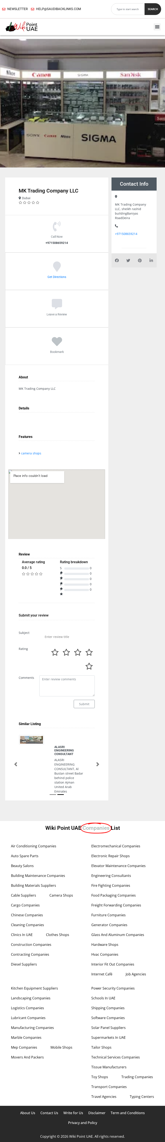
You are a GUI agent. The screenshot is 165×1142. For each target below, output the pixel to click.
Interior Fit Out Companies (112, 947)
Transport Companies (109, 1069)
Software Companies (108, 1000)
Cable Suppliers (23, 878)
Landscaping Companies (30, 981)
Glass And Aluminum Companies (117, 917)
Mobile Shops (61, 1030)
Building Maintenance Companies (38, 858)
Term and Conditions (128, 1095)
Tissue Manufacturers (109, 1050)
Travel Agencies (103, 1079)
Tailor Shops (101, 1030)
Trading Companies (137, 1059)
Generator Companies (109, 907)
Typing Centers (142, 1079)
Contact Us (49, 1095)
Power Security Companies (113, 971)
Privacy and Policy (82, 1105)
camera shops (31, 453)
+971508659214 (126, 234)
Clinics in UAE (22, 917)
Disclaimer (96, 1095)
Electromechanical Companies (115, 829)
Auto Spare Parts (24, 838)
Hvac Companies (104, 937)
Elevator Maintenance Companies (118, 848)
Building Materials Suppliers (33, 868)
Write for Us (73, 1095)
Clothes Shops (57, 917)
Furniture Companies (108, 898)
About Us (27, 1095)
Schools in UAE (103, 981)
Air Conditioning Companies (33, 829)
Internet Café (101, 957)
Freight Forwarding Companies (116, 888)
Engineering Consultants (111, 858)
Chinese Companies (27, 898)
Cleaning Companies (27, 907)
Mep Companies (24, 1030)
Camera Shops (61, 878)
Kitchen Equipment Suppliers (34, 971)
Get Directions (56, 276)
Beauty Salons (22, 848)
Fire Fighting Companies (110, 868)
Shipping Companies (108, 990)
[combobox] (128, 9)
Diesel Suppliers (24, 947)
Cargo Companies (25, 888)
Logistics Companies (27, 990)
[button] (157, 26)
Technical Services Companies (115, 1040)
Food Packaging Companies (113, 878)
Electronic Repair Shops (110, 838)
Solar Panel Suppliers (108, 1010)
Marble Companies (26, 1020)
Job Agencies (136, 957)
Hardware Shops (104, 927)
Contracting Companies (30, 937)
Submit (84, 704)
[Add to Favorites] (57, 344)
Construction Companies (31, 927)
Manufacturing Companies (32, 1010)
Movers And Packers (27, 1040)
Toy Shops (99, 1059)
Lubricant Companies (28, 1000)
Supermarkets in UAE (108, 1020)
